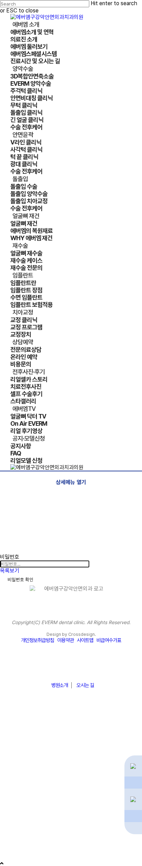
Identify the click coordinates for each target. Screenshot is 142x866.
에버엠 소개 (15, 725)
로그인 (7, 857)
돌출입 (9, 756)
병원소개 (59, 685)
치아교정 (11, 798)
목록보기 (9, 570)
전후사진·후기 (18, 819)
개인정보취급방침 (37, 640)
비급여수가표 (109, 640)
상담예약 (11, 808)
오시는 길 (85, 685)
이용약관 (65, 640)
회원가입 (28, 857)
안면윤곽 (11, 746)
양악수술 (11, 736)
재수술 (9, 777)
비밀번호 (9, 557)
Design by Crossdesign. (71, 634)
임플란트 (11, 787)
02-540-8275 (71, 668)
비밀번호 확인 (20, 579)
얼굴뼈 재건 (15, 767)
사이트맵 (85, 640)
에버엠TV (12, 829)
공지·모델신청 (18, 839)
